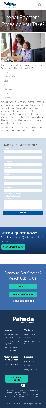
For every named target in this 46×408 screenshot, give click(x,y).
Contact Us (29, 361)
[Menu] (27, 5)
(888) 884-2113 (30, 369)
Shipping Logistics (12, 364)
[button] (31, 365)
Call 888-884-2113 (24, 301)
